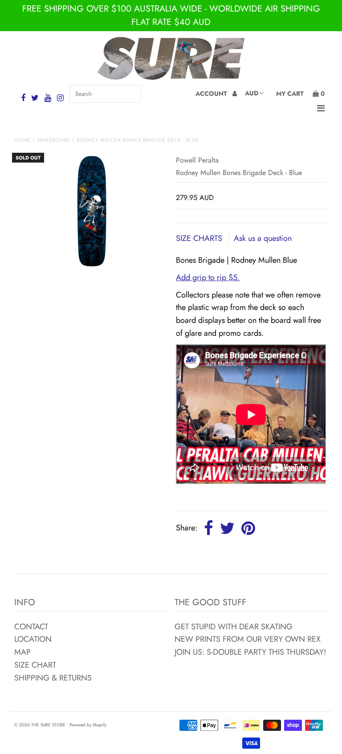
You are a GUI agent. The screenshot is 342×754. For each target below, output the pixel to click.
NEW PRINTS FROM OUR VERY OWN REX (248, 639)
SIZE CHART (35, 665)
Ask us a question (263, 238)
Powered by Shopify (87, 724)
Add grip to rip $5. (208, 277)
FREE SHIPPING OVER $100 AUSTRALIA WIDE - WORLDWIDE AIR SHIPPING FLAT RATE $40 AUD (171, 15)
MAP (22, 652)
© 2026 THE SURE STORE (39, 724)
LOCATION (33, 639)
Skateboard (53, 139)
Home (22, 139)
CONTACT (31, 626)
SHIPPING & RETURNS (53, 678)
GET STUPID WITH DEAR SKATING (234, 626)
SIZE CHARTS (200, 238)
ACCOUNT (212, 93)
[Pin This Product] (248, 528)
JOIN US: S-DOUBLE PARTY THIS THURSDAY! (250, 652)
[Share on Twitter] (227, 528)
